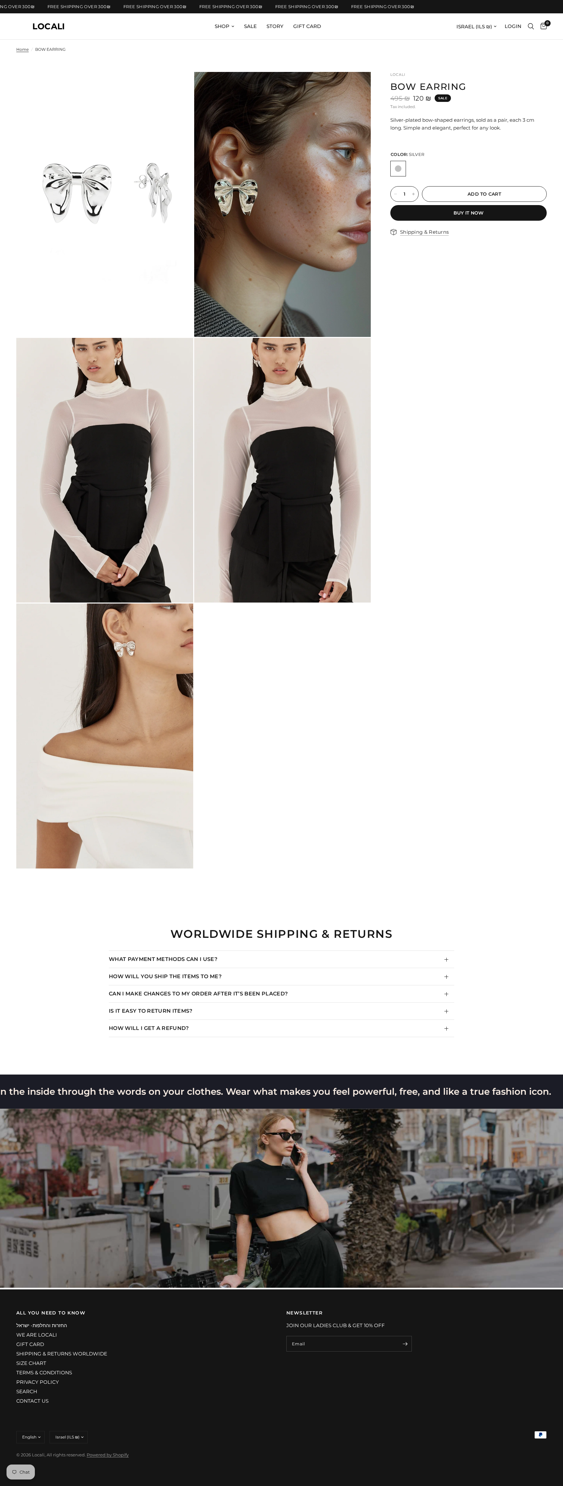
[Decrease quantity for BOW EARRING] (395, 194)
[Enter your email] (405, 1344)
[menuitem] (224, 26)
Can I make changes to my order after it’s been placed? (198, 994)
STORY (275, 26)
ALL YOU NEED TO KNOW (50, 1313)
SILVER (398, 168)
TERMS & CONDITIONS (44, 1372)
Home (22, 49)
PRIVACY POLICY (37, 1382)
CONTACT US (32, 1401)
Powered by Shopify (108, 1454)
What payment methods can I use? (163, 959)
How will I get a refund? (149, 1028)
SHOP (222, 26)
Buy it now (469, 213)
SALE (250, 26)
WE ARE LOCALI (36, 1335)
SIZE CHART (31, 1363)
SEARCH (26, 1391)
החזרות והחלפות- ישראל (41, 1325)
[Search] (531, 26)
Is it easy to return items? (151, 1011)
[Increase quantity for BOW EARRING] (413, 194)
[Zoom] (179, 85)
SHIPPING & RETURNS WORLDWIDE (61, 1354)
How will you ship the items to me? (165, 976)
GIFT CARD (307, 26)
